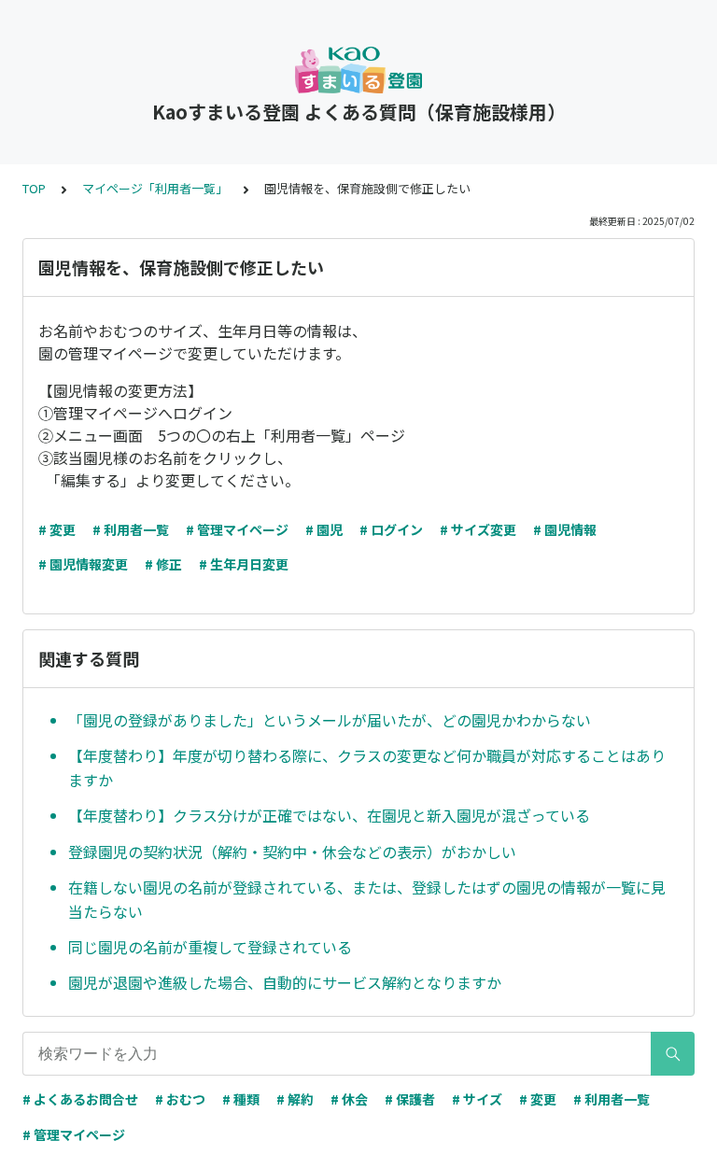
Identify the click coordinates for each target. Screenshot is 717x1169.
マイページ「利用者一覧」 (155, 188)
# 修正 (163, 564)
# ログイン (391, 529)
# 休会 (349, 1099)
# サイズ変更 (478, 529)
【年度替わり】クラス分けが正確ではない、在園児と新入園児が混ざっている (329, 815)
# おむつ (180, 1099)
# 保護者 (410, 1099)
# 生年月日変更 (243, 564)
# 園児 (324, 529)
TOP (34, 188)
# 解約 (295, 1099)
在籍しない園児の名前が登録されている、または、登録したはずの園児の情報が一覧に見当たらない (367, 899)
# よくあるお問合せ (80, 1099)
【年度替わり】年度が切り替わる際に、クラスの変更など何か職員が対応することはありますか (367, 767)
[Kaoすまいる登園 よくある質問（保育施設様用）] (358, 70)
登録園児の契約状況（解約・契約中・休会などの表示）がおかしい (292, 851)
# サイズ (477, 1099)
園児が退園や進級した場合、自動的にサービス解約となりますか (284, 982)
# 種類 (241, 1099)
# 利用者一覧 (130, 529)
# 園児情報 (565, 529)
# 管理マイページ (237, 529)
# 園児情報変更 (83, 564)
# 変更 (57, 529)
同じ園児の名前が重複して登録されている (210, 947)
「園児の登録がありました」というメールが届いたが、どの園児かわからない (329, 720)
